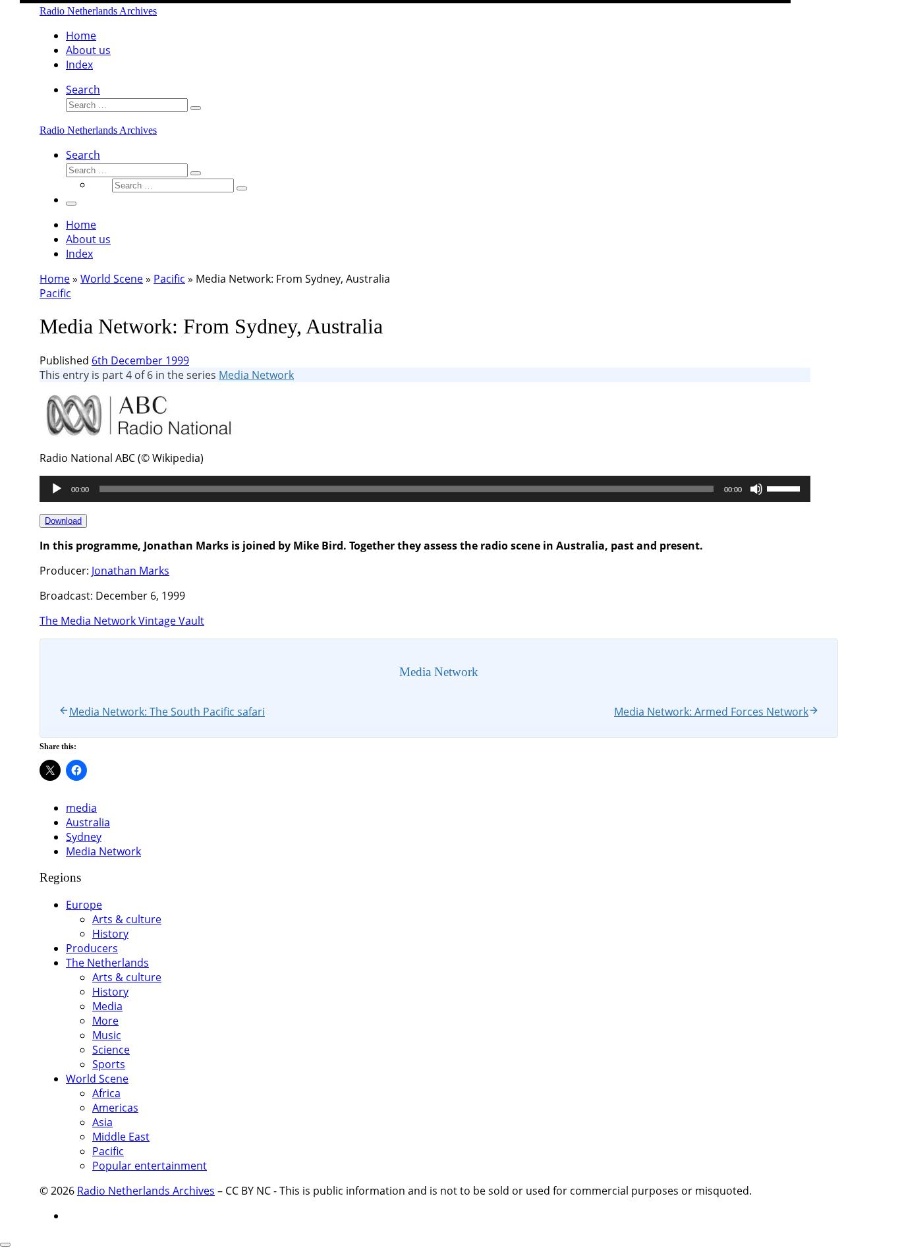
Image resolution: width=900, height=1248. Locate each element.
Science (111, 1049)
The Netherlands (107, 962)
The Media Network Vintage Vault (122, 620)
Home (55, 278)
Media (107, 1006)
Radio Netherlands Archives (146, 1190)
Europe (84, 904)
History (110, 933)
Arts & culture (126, 919)
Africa (106, 1093)
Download (63, 521)
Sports (108, 1064)
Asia (102, 1122)
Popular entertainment (149, 1165)
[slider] (785, 487)
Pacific (169, 278)
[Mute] (756, 489)
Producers (92, 948)
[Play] (56, 489)
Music (106, 1035)
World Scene (111, 278)
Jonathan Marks (130, 570)
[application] (425, 489)
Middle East (121, 1136)
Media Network (256, 375)
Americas (115, 1107)
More (105, 1020)
